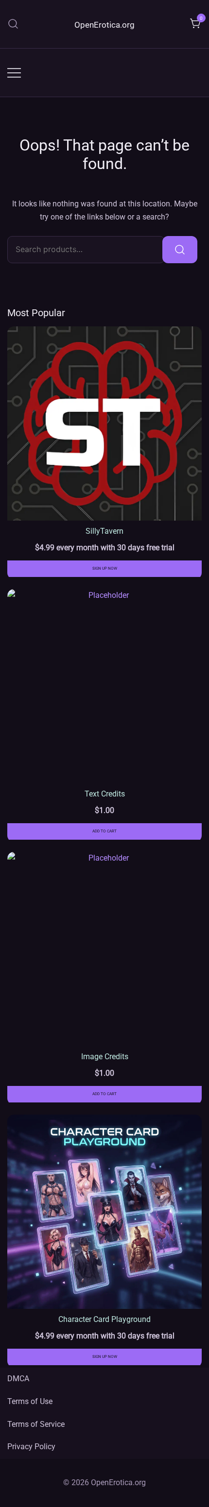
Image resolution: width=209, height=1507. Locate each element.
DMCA (18, 1378)
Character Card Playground (104, 1319)
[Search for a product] (13, 24)
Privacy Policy (31, 1446)
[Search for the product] (179, 249)
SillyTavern (104, 531)
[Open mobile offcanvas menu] (14, 72)
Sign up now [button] (104, 568)
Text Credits (105, 793)
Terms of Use (29, 1401)
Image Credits (104, 1056)
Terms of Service (36, 1424)
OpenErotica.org (104, 25)
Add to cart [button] (104, 831)
